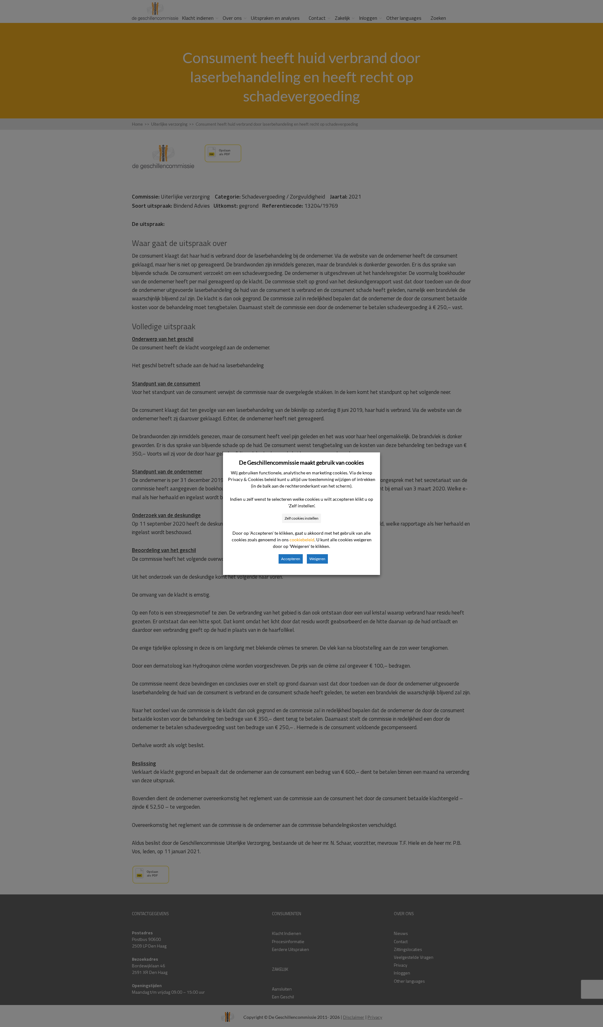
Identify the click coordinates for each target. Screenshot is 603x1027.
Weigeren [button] (317, 558)
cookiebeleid (302, 539)
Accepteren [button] (290, 558)
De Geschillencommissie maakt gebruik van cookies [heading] (301, 462)
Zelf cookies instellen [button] (301, 518)
